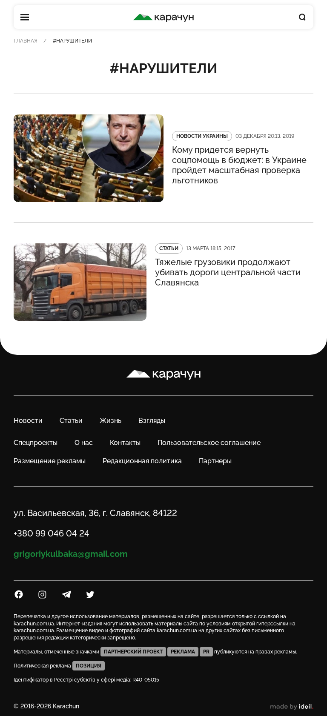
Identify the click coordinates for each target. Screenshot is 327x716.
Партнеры (215, 461)
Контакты (125, 443)
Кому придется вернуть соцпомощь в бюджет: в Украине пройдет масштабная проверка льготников (239, 165)
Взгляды (151, 420)
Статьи (168, 248)
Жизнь (110, 420)
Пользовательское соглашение (209, 443)
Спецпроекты (35, 443)
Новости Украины (202, 136)
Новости (28, 420)
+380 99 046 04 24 (51, 533)
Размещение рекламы (50, 461)
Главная (25, 40)
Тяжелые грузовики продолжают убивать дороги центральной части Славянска (228, 272)
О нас (84, 443)
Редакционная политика (142, 461)
